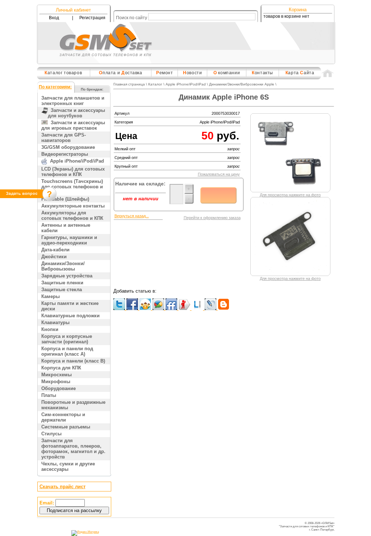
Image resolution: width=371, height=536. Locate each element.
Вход (54, 17)
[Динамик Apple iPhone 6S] (290, 189)
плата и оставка (120, 72)
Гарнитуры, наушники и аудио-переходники (69, 240)
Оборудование (58, 388)
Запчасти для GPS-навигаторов (63, 137)
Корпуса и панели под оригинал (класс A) (67, 351)
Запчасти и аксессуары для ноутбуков (76, 113)
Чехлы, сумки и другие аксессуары (68, 466)
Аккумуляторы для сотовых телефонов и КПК (72, 215)
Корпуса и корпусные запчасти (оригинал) (66, 339)
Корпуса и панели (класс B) (73, 361)
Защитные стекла (61, 289)
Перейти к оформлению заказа (212, 217)
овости (192, 72)
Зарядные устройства (66, 276)
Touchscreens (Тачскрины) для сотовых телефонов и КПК (72, 187)
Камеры (50, 296)
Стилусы (51, 433)
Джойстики (54, 256)
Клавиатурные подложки (70, 315)
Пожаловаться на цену (219, 174)
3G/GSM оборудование (68, 147)
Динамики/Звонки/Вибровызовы (63, 266)
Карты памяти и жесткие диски (70, 306)
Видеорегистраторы (64, 154)
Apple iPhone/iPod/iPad (75, 161)
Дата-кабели (55, 249)
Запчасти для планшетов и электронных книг (72, 100)
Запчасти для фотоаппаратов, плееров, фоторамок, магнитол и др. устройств (73, 449)
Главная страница (129, 84)
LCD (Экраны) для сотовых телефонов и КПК (73, 171)
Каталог (155, 84)
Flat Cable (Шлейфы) (65, 199)
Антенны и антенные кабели (65, 227)
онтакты (262, 72)
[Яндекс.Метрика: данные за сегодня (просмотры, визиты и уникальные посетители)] (85, 533)
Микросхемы (56, 374)
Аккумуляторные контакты (73, 206)
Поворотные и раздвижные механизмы (73, 404)
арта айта (299, 72)
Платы (48, 395)
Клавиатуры (55, 322)
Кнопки (49, 329)
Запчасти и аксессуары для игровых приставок (73, 125)
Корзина (298, 9)
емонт (164, 72)
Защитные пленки (62, 282)
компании (226, 72)
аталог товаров (63, 72)
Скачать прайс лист (62, 486)
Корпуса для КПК (61, 367)
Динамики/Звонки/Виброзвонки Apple (241, 84)
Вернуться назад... (131, 216)
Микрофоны (55, 381)
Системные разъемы (65, 427)
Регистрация (92, 17)
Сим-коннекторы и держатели (63, 417)
